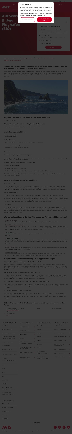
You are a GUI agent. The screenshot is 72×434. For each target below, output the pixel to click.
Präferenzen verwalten (27, 19)
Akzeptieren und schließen (44, 19)
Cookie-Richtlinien (24, 13)
